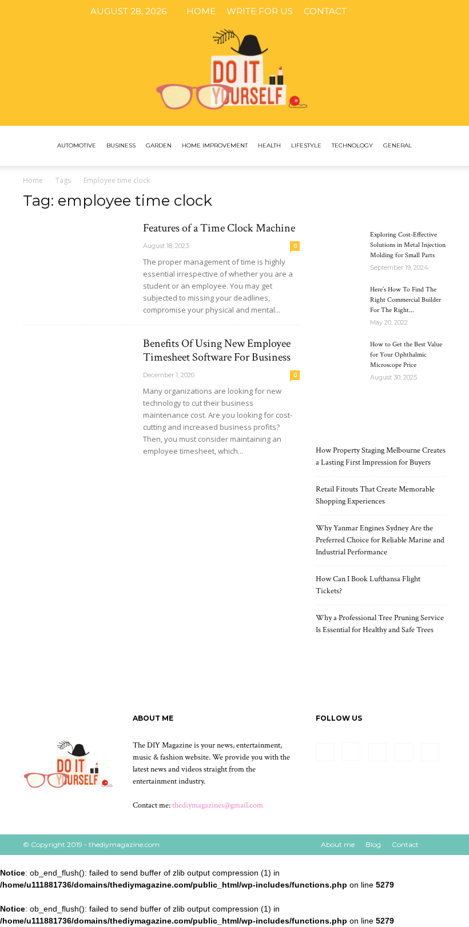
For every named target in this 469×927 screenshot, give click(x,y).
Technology (352, 145)
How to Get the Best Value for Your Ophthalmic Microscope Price (406, 354)
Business (121, 145)
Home (201, 11)
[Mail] (411, 11)
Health (269, 145)
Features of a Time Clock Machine (219, 228)
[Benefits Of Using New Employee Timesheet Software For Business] (78, 376)
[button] (432, 146)
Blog (373, 844)
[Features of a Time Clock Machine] (78, 261)
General (397, 145)
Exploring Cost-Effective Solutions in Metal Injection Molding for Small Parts (408, 244)
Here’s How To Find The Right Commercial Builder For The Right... (405, 299)
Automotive (76, 145)
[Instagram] (392, 11)
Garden (159, 145)
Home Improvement (215, 145)
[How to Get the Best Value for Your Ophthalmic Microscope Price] (338, 355)
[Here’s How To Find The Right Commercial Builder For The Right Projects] (338, 301)
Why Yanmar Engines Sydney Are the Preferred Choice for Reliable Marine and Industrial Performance (380, 540)
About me (338, 844)
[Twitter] (430, 11)
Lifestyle (306, 145)
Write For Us (259, 11)
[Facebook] (373, 11)
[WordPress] (449, 11)
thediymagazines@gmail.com (217, 805)
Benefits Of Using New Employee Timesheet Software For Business (217, 350)
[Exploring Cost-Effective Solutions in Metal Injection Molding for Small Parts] (338, 246)
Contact (325, 11)
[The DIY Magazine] (234, 63)
